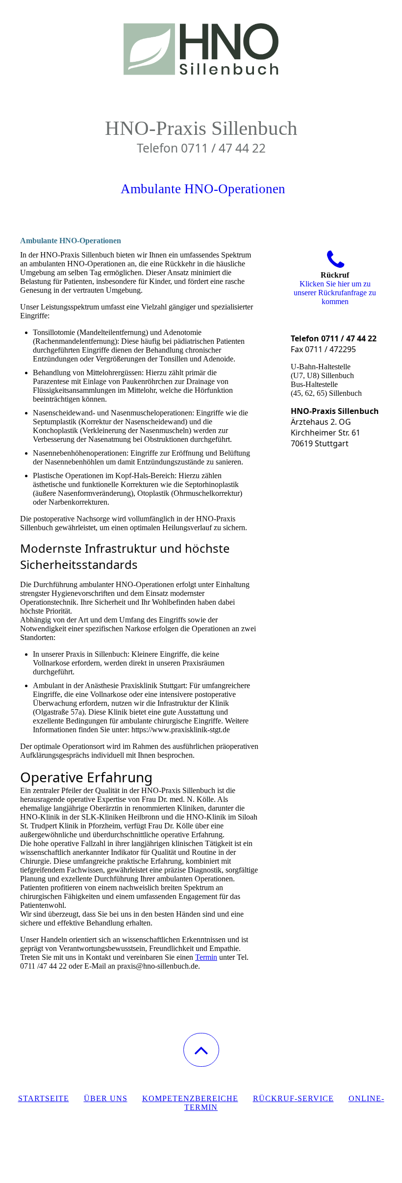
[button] (201, 1050)
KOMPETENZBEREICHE (190, 1098)
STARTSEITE (43, 1098)
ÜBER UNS (105, 1098)
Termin (206, 957)
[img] (201, 49)
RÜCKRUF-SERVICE (293, 1098)
